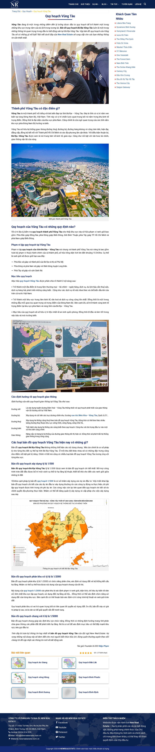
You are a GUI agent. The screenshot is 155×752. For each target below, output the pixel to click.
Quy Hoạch (27, 11)
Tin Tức (114, 4)
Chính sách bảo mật (84, 749)
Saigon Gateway (123, 87)
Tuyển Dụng (127, 4)
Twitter (61, 737)
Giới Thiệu (85, 4)
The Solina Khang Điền (125, 67)
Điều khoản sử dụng (101, 749)
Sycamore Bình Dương (125, 27)
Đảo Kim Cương (123, 75)
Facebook (63, 722)
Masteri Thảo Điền (124, 47)
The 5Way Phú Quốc (124, 39)
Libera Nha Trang (123, 23)
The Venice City (123, 83)
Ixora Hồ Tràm (122, 35)
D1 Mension (121, 51)
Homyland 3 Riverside (125, 31)
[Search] (145, 4)
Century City (121, 71)
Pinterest (62, 732)
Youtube (62, 727)
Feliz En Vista (122, 43)
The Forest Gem (123, 59)
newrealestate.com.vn (29, 739)
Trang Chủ (73, 4)
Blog (104, 4)
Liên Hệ (138, 4)
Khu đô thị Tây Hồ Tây (125, 79)
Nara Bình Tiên (122, 63)
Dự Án (95, 4)
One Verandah (122, 55)
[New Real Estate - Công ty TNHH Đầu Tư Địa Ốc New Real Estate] (20, 4)
